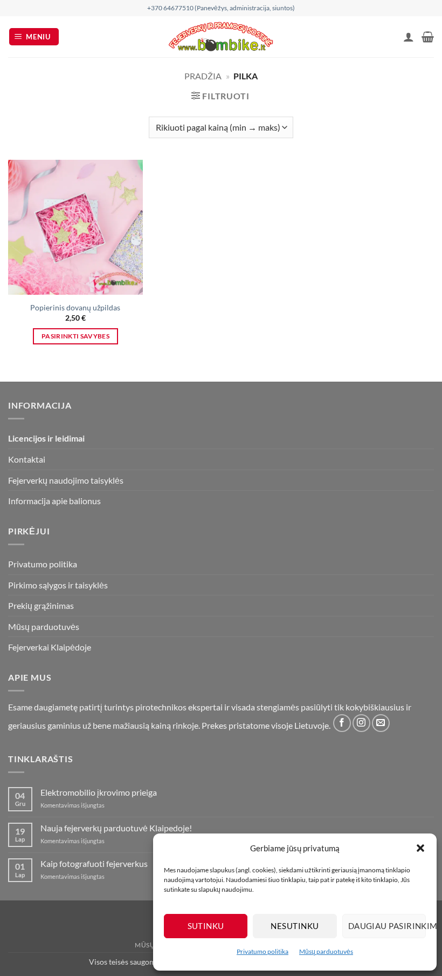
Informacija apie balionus (54, 501)
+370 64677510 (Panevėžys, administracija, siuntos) (221, 8)
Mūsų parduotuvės (326, 951)
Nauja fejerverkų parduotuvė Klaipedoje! (116, 828)
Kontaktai (26, 459)
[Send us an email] (381, 723)
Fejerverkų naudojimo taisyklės (65, 480)
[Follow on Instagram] (361, 723)
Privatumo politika (262, 951)
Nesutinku (295, 926)
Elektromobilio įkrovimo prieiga (98, 792)
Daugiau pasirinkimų (387, 926)
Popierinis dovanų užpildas (75, 307)
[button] (420, 848)
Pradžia (203, 76)
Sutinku (206, 926)
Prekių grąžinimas (41, 605)
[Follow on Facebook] (342, 723)
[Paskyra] (408, 37)
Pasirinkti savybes (75, 336)
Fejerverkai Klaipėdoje (49, 647)
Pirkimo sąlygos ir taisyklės (58, 585)
